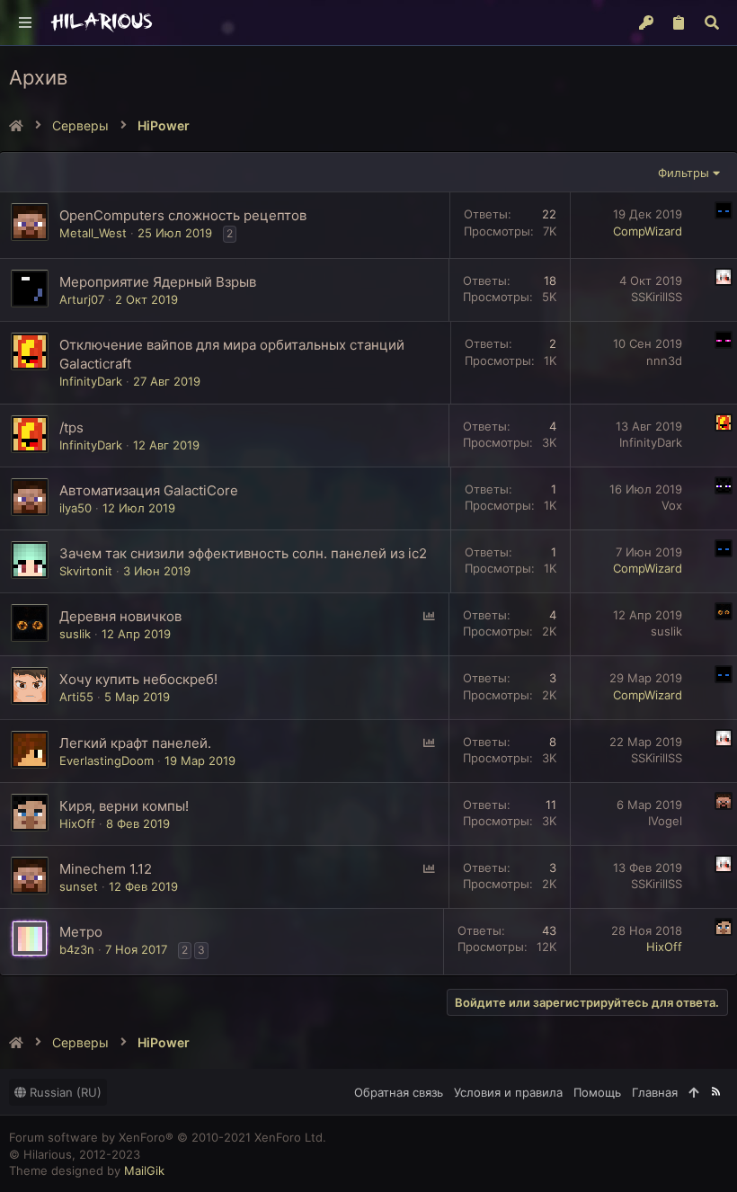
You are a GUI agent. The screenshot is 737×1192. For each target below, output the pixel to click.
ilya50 (75, 508)
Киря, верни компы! (124, 805)
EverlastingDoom (106, 760)
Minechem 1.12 (105, 868)
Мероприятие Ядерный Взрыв (157, 281)
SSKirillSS (656, 296)
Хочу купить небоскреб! (138, 679)
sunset (78, 886)
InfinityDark (90, 381)
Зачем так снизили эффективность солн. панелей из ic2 (243, 553)
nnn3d (664, 360)
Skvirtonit (85, 571)
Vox (672, 505)
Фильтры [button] (683, 172)
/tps (71, 427)
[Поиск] (711, 22)
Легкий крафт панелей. (135, 743)
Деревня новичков (120, 616)
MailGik (144, 1170)
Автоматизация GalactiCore (148, 490)
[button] (26, 22)
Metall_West (93, 233)
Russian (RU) (64, 1092)
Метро (80, 931)
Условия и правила (508, 1092)
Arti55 (76, 696)
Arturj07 (81, 299)
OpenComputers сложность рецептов (182, 215)
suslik (75, 634)
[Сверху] (693, 1092)
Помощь (597, 1092)
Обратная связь (398, 1092)
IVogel (665, 821)
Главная (655, 1092)
